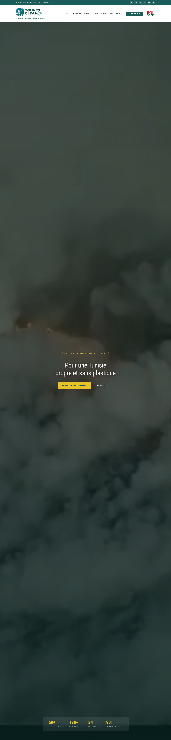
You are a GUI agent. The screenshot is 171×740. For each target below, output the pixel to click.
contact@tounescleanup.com (27, 3)
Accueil (65, 14)
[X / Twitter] (140, 2)
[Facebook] (131, 2)
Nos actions (100, 14)
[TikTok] (153, 2)
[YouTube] (149, 2)
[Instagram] (136, 2)
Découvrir (104, 385)
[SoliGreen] (151, 14)
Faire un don (134, 14)
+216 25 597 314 (47, 3)
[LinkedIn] (144, 2)
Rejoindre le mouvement (76, 385)
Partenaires (116, 14)
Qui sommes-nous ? (81, 14)
